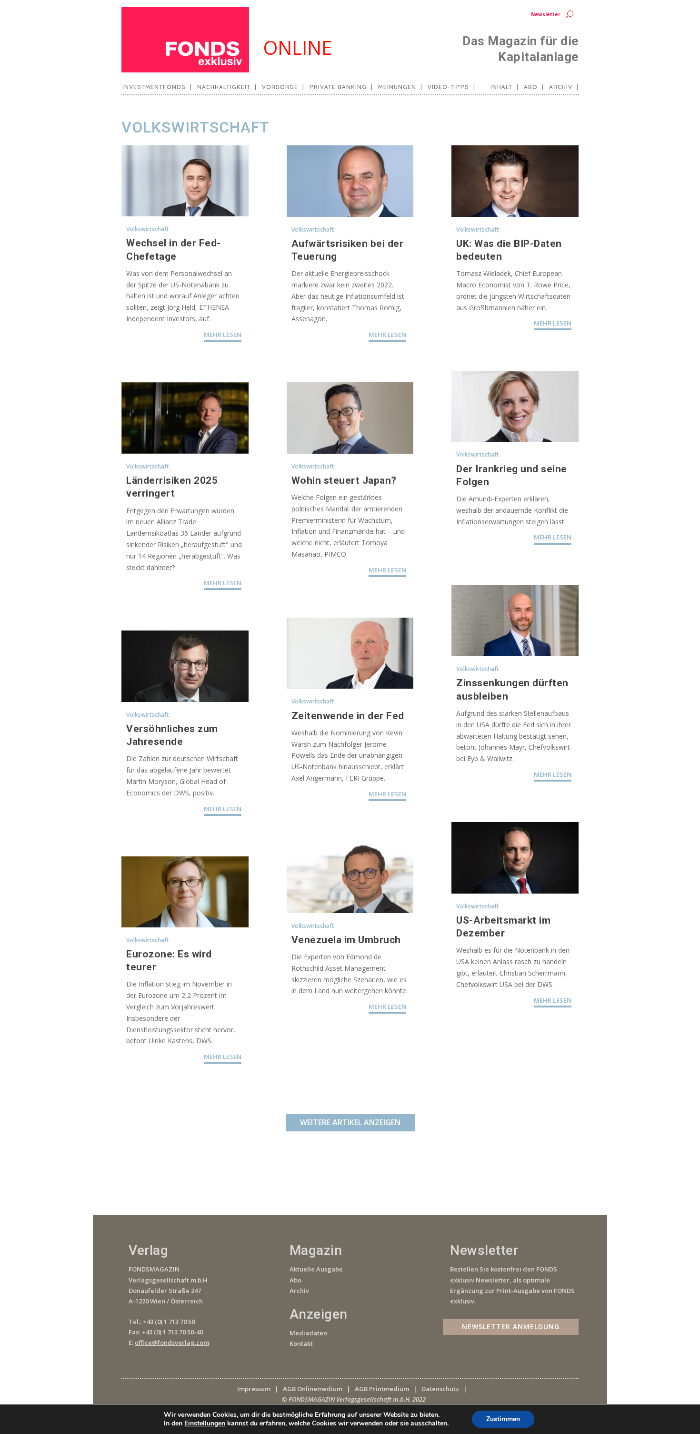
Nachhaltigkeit (223, 87)
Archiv (560, 87)
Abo (531, 87)
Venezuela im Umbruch (346, 940)
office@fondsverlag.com (172, 1342)
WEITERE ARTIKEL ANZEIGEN (350, 1122)
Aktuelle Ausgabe (316, 1269)
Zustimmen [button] (503, 1419)
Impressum (253, 1388)
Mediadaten (308, 1333)
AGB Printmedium (382, 1388)
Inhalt (501, 87)
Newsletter (545, 14)
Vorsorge (280, 87)
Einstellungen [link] (204, 1423)
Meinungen (397, 87)
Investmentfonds (154, 87)
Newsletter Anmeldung (511, 1326)
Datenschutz (440, 1388)
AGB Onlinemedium (312, 1388)
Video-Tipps (448, 87)
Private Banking (338, 87)
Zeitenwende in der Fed (347, 716)
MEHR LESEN (222, 334)
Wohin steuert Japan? (344, 480)
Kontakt (301, 1343)
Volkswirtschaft (147, 229)
